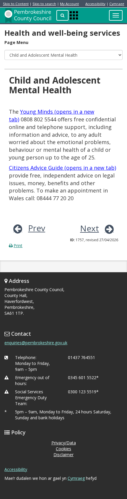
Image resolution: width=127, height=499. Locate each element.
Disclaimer (63, 454)
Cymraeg (116, 3)
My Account (69, 3)
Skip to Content (16, 3)
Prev (36, 228)
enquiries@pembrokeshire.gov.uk (35, 342)
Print (18, 245)
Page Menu (16, 42)
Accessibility (95, 3)
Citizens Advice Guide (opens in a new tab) (62, 167)
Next (89, 228)
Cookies (63, 448)
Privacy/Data (63, 443)
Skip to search (44, 3)
